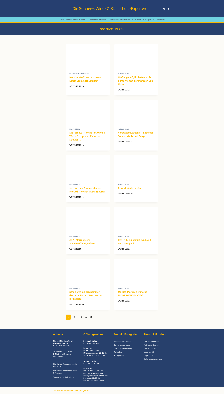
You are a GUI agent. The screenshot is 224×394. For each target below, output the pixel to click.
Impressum (148, 356)
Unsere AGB (149, 352)
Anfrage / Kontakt (151, 345)
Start (62, 20)
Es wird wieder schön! (130, 188)
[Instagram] (164, 9)
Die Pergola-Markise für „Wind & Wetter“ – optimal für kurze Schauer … (87, 136)
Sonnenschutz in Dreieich (63, 377)
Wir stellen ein (150, 349)
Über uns (160, 20)
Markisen (73, 74)
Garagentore (148, 20)
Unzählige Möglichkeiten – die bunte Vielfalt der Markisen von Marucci (135, 81)
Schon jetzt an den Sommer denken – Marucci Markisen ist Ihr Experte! (85, 295)
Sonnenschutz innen (122, 345)
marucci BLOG (83, 74)
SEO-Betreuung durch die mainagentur (71, 390)
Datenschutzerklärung (153, 359)
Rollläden (136, 20)
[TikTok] (169, 9)
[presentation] (88, 56)
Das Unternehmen (151, 342)
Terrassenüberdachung (120, 20)
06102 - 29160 (66, 352)
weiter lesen (76, 86)
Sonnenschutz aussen (122, 342)
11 (91, 317)
